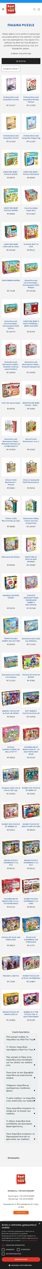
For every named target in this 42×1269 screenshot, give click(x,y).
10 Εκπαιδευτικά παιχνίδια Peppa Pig (31, 136)
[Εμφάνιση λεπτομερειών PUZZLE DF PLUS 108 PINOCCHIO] (11, 924)
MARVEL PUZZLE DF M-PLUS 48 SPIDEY (10, 712)
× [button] (39, 1224)
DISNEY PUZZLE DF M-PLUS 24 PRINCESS (31, 977)
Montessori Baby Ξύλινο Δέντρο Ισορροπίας (31, 520)
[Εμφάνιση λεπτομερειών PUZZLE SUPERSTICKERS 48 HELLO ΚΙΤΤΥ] (11, 734)
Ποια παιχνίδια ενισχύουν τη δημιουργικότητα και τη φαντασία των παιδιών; (21, 1136)
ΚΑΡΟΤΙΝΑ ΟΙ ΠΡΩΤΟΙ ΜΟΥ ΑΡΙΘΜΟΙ (31, 559)
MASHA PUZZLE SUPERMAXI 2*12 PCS (11, 862)
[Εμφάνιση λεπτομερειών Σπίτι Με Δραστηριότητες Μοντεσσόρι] (11, 390)
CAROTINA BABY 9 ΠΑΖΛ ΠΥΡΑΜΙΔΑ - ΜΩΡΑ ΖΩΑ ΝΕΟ (31, 323)
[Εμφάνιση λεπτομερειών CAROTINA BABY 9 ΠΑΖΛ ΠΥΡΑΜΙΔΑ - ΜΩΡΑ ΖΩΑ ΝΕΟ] (31, 308)
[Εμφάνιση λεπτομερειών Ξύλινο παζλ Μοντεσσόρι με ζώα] (11, 505)
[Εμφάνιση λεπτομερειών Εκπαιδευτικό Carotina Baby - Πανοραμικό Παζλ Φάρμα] (31, 267)
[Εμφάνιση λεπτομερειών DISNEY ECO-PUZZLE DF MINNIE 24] (11, 811)
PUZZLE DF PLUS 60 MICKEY (31, 676)
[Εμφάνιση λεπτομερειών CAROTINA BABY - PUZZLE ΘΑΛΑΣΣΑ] (31, 159)
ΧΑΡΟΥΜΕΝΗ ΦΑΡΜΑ (11, 280)
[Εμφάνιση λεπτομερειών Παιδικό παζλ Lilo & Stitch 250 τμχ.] (11, 775)
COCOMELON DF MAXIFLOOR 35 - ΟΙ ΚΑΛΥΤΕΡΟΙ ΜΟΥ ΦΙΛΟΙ (31, 750)
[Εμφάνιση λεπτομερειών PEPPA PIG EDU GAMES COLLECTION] (11, 626)
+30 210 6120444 (26, 1196)
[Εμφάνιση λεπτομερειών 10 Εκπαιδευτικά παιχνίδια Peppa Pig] (31, 123)
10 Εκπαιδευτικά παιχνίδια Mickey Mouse (31, 99)
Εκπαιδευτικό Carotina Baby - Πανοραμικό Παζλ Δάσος (11, 324)
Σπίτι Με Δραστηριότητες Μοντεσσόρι (11, 403)
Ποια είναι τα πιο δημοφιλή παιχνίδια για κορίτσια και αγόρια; (21, 1075)
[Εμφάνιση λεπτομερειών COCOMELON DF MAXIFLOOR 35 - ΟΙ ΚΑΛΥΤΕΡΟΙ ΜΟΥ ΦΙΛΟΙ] (31, 734)
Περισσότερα (21, 1212)
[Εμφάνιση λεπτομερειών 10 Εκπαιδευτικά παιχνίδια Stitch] (11, 123)
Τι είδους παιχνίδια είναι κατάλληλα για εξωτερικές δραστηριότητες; (21, 1124)
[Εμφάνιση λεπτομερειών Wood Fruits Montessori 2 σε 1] (31, 426)
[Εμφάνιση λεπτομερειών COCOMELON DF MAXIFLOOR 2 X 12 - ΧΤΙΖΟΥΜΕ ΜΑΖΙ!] (11, 886)
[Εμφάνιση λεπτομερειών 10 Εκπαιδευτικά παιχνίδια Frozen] (11, 84)
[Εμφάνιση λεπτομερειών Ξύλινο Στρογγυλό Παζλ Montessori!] (31, 467)
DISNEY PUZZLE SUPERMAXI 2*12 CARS (31, 901)
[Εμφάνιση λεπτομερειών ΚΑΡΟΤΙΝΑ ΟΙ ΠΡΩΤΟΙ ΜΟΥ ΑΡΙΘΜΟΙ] (31, 544)
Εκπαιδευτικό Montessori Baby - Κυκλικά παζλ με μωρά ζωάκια (11, 365)
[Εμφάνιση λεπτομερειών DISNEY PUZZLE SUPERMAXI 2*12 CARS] (31, 886)
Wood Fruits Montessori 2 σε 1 (31, 440)
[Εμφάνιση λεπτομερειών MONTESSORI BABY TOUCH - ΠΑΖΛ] (31, 390)
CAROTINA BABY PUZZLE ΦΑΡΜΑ (11, 209)
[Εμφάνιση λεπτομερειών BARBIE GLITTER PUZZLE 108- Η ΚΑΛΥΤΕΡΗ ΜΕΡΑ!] (31, 999)
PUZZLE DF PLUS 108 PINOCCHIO (11, 938)
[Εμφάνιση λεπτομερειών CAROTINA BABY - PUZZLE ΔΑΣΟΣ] (11, 159)
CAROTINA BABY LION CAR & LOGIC (11, 245)
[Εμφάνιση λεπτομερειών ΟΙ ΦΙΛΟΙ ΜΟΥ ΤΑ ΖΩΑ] (31, 231)
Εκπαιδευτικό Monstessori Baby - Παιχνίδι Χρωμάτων (31, 364)
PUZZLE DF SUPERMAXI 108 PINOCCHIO (31, 939)
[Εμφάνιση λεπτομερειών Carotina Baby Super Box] (31, 195)
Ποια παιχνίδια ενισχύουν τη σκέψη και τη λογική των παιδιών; (21, 1111)
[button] (21, 1265)
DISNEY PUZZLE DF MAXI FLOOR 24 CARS (31, 825)
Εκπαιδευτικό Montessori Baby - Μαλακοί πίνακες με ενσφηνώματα (11, 442)
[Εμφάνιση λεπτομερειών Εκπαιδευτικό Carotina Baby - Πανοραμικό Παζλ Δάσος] (11, 308)
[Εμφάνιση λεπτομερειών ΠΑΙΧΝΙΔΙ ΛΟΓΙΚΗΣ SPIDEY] (11, 582)
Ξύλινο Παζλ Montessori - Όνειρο (11, 482)
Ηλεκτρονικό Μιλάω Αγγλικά (11, 557)
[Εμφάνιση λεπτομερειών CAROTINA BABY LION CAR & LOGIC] (11, 231)
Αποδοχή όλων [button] (21, 1259)
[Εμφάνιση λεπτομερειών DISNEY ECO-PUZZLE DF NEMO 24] (31, 775)
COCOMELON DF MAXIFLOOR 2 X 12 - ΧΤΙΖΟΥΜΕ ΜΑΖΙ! (11, 901)
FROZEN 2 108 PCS (11, 976)
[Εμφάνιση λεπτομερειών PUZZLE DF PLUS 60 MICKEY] (31, 662)
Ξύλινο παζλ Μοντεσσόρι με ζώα (11, 519)
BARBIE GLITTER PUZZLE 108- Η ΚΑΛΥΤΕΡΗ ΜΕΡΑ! (31, 1014)
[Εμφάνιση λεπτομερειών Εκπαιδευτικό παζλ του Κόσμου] (11, 662)
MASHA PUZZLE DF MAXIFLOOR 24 (11, 1013)
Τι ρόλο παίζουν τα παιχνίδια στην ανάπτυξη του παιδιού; (21, 1099)
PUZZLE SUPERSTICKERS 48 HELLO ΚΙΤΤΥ (10, 749)
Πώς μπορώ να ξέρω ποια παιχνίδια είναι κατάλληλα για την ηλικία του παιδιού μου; (21, 1061)
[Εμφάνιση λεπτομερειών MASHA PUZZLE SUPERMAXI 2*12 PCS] (11, 847)
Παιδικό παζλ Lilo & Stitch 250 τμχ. (11, 789)
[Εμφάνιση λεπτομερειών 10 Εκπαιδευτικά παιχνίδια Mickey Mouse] (31, 84)
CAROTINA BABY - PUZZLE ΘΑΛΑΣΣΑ (31, 173)
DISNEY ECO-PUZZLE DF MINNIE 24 (11, 825)
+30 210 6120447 (26, 1199)
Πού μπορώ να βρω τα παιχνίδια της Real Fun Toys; (21, 1038)
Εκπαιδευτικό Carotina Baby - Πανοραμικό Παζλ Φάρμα (31, 283)
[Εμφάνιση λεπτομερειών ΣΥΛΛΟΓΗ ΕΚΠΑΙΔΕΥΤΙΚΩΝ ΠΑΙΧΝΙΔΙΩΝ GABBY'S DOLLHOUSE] (31, 582)
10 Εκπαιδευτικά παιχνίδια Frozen (11, 98)
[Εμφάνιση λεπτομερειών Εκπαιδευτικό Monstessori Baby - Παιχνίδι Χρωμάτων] (31, 349)
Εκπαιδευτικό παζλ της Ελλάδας (31, 639)
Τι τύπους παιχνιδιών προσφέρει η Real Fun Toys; (21, 1048)
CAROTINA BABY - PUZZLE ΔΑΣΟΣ (11, 173)
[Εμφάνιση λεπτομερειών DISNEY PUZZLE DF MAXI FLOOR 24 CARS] (31, 811)
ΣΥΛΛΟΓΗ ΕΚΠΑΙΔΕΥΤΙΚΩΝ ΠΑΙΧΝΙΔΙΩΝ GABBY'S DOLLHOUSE (31, 600)
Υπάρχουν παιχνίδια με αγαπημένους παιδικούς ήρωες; (21, 1088)
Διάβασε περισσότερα (21, 53)
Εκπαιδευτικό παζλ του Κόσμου (11, 676)
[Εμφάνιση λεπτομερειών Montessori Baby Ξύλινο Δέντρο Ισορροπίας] (31, 505)
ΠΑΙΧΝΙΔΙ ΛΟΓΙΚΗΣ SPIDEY (11, 596)
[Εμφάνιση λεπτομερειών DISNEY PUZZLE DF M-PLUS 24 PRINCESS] (31, 963)
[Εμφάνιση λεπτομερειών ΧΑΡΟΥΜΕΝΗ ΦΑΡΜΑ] (11, 267)
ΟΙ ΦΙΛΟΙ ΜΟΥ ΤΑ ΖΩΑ (31, 245)
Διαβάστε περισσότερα (29, 1240)
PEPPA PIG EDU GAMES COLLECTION (11, 639)
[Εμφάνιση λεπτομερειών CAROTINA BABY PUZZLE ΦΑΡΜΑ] (11, 195)
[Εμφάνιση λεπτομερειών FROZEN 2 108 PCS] (11, 963)
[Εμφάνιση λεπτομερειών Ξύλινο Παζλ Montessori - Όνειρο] (11, 467)
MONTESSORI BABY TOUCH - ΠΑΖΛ (31, 404)
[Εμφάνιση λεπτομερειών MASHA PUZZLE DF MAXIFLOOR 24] (11, 999)
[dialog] (21, 1245)
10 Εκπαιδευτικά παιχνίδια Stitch (11, 136)
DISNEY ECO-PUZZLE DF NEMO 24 (31, 789)
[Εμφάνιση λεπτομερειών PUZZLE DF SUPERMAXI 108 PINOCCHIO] (31, 924)
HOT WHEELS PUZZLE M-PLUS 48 (31, 712)
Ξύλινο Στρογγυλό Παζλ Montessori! (31, 481)
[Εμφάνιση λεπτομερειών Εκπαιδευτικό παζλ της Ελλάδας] (31, 626)
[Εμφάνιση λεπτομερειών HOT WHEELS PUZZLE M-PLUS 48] (31, 698)
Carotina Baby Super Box (31, 209)
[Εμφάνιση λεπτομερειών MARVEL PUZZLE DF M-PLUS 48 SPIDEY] (11, 698)
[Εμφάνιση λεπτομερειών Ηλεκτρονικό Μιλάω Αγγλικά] (11, 544)
